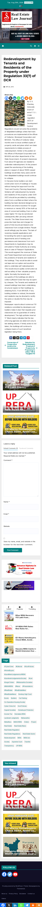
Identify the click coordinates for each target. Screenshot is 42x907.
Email (6, 514)
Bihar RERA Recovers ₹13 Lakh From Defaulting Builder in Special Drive (24, 618)
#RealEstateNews (10, 694)
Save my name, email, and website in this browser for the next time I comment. (19, 543)
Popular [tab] (20, 609)
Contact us (31, 893)
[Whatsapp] (18, 98)
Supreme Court (17, 742)
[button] (31, 46)
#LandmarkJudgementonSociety (15, 678)
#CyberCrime (8, 666)
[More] (30, 98)
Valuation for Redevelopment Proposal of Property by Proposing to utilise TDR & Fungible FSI (29, 348)
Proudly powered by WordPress (12, 886)
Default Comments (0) (11, 448)
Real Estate (8, 726)
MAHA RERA (18, 722)
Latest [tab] (8, 609)
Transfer (27, 742)
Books (6, 698)
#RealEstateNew (20, 690)
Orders (26, 722)
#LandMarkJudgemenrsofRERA (14, 674)
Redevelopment (9, 738)
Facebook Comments (26, 448)
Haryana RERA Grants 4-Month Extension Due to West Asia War (26, 651)
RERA (19, 738)
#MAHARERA (8, 686)
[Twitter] (9, 874)
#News (17, 686)
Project (33, 722)
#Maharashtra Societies (24, 682)
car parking (23, 698)
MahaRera (7, 722)
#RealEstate (8, 690)
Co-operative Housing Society (14, 702)
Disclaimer (22, 893)
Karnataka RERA (20, 714)
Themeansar (21, 888)
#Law (30, 678)
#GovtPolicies (29, 666)
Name (7, 502)
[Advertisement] (20, 595)
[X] (10, 98)
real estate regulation (11, 730)
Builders (14, 698)
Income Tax (8, 714)
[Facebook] (6, 98)
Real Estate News (20, 726)
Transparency (9, 746)
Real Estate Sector (29, 734)
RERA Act (27, 738)
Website (7, 526)
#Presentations (28, 686)
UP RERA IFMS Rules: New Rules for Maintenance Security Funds (25, 630)
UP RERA (19, 746)
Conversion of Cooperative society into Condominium (12, 345)
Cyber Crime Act (9, 706)
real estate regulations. (12, 734)
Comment (8, 460)
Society (6, 742)
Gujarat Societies (10, 710)
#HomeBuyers (9, 670)
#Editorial (19, 666)
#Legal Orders (9, 682)
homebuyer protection (25, 710)
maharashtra (25, 718)
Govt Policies (22, 706)
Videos (4, 898)
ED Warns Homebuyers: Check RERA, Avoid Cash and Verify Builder (21, 432)
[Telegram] (22, 98)
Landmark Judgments (11, 718)
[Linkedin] (14, 98)
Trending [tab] (32, 609)
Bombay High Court (25, 694)
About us (4, 893)
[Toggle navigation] (38, 46)
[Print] (26, 98)
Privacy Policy (13, 893)
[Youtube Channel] (15, 874)
